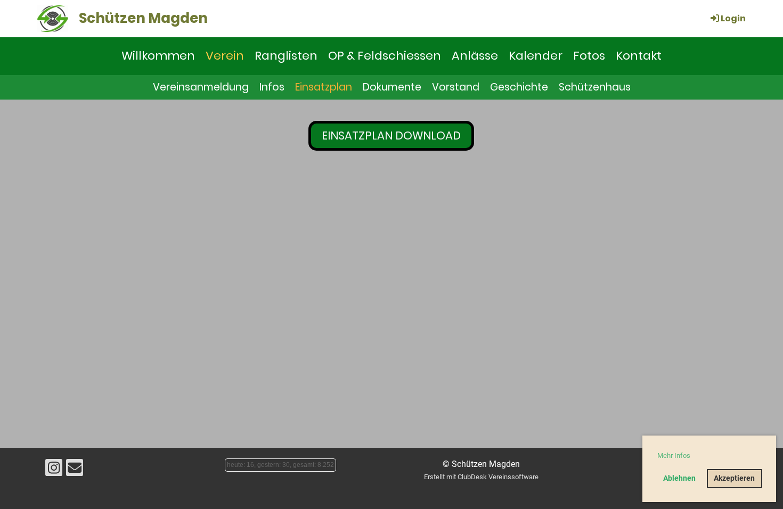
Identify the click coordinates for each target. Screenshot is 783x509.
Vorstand (455, 87)
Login (733, 18)
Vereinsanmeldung (201, 87)
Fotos (589, 55)
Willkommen (158, 55)
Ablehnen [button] (679, 478)
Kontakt (639, 55)
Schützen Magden (143, 18)
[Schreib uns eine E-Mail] (74, 470)
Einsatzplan (323, 87)
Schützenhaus (595, 87)
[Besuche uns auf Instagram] (53, 470)
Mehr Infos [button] (673, 455)
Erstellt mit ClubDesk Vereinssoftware (481, 477)
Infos (271, 87)
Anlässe (475, 55)
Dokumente (392, 87)
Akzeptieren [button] (734, 478)
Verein (225, 55)
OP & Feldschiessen (384, 55)
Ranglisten (286, 55)
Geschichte (519, 87)
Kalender (535, 55)
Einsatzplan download (391, 135)
